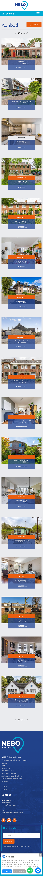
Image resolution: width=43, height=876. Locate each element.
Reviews (5, 781)
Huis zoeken (6, 768)
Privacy (4, 789)
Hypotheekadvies (8, 771)
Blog (3, 766)
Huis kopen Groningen (9, 773)
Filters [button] (35, 24)
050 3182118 (11, 810)
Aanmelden (9, 841)
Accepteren (7, 871)
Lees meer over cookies (30, 866)
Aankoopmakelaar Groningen (12, 776)
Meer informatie (19, 871)
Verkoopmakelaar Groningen (12, 778)
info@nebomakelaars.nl (14, 813)
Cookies (4, 787)
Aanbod (4, 763)
